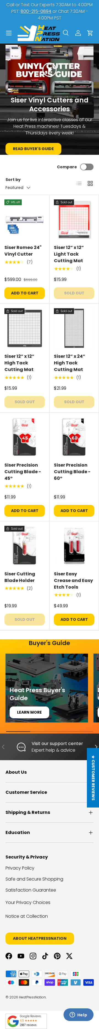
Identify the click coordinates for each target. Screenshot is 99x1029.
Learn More (29, 712)
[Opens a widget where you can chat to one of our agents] (78, 1015)
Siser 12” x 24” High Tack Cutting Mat (69, 363)
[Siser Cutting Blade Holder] (24, 546)
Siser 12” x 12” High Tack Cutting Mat (19, 363)
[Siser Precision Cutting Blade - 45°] (24, 437)
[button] (90, 33)
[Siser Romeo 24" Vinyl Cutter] (24, 219)
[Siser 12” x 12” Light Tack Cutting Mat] (74, 219)
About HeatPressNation (40, 938)
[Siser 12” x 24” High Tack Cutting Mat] (74, 328)
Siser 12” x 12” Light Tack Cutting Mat (69, 254)
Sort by (13, 179)
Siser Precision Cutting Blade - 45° (22, 471)
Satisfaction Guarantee (31, 890)
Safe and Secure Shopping (34, 879)
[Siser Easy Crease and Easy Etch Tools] (74, 546)
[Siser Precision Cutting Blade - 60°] (74, 437)
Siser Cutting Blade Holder (19, 577)
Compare (67, 167)
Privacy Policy (20, 868)
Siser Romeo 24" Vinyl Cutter (23, 250)
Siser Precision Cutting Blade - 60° (72, 471)
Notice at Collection (27, 916)
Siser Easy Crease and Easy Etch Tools (73, 580)
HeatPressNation (32, 997)
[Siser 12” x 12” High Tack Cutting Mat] (24, 328)
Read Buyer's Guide (33, 148)
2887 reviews (28, 1025)
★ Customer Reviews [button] (93, 777)
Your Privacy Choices (28, 902)
